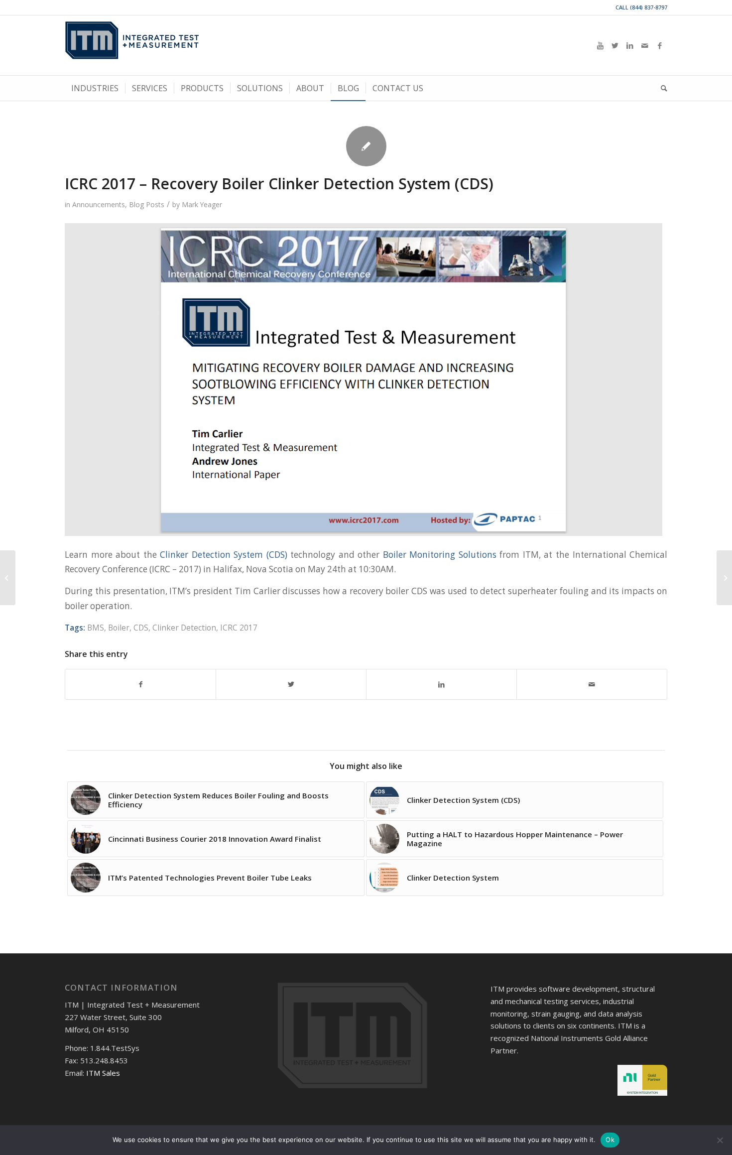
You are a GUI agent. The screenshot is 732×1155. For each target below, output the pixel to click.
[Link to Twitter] (615, 45)
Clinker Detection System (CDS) (223, 554)
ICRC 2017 (238, 627)
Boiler (118, 627)
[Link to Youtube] (600, 45)
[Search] (660, 88)
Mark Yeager (202, 204)
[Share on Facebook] (140, 684)
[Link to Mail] (644, 45)
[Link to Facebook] (659, 45)
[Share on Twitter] (291, 684)
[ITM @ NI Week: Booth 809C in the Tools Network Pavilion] (724, 577)
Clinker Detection (184, 627)
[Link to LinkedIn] (629, 45)
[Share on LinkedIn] (441, 684)
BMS (95, 627)
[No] (720, 1140)
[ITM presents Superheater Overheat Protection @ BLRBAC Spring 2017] (7, 577)
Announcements (98, 204)
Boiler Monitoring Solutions (439, 554)
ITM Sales (103, 1073)
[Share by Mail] (592, 684)
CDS (140, 627)
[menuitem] (95, 88)
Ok (610, 1140)
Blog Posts (146, 204)
